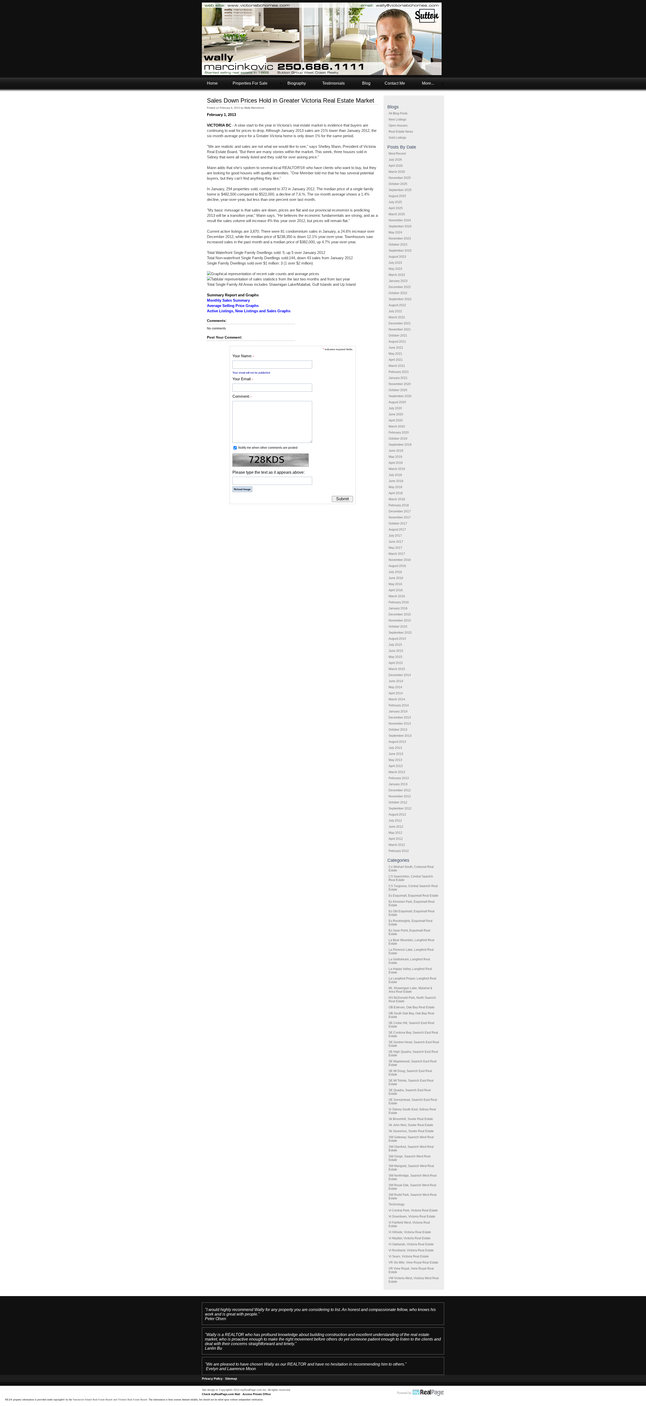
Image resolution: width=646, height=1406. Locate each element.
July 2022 (395, 311)
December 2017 (400, 511)
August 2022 (397, 305)
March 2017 (397, 554)
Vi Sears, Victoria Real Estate (409, 1256)
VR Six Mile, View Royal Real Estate (413, 1262)
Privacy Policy (212, 1378)
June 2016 (396, 578)
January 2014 (398, 711)
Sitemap (231, 1378)
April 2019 (396, 463)
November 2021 (400, 329)
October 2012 (398, 802)
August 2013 (397, 742)
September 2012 (400, 808)
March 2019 (397, 469)
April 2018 (396, 493)
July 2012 (395, 820)
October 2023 (398, 244)
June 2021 (396, 347)
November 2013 (400, 723)
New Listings (397, 119)
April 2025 (396, 208)
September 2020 (400, 396)
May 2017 (395, 548)
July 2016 (395, 572)
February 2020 (399, 432)
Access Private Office (257, 1394)
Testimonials (333, 83)
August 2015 (397, 638)
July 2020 (395, 408)
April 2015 (396, 663)
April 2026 (396, 166)
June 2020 (396, 414)
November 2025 (400, 178)
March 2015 (397, 669)
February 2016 (399, 602)
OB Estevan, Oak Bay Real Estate (412, 1007)
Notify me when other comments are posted (267, 447)
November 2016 (400, 560)
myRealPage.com (420, 1393)
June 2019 (396, 450)
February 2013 (399, 778)
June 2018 (396, 481)
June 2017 (396, 541)
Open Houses (398, 125)
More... (428, 83)
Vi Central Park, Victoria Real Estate (413, 1210)
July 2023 (395, 263)
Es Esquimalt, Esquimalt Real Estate (413, 895)
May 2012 (395, 833)
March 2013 (397, 772)
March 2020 (397, 426)
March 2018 (397, 499)
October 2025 (398, 184)
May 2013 (395, 760)
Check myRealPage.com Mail (221, 1394)
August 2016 (397, 566)
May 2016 (395, 584)
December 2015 (400, 614)
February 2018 (399, 505)
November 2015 (400, 620)
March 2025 (397, 214)
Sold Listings (397, 137)
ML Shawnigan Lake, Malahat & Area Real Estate (410, 989)
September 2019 (400, 444)
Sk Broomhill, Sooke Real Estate (411, 1119)
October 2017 (398, 523)
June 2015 (396, 651)
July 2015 (395, 645)
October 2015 (398, 626)
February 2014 (399, 705)
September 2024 (400, 226)
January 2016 (398, 608)
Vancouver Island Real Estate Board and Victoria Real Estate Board (110, 1399)
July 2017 (395, 535)
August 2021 (397, 341)
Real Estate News (401, 131)
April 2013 (396, 766)
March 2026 (397, 172)
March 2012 (397, 845)
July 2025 (395, 202)
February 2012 (399, 851)
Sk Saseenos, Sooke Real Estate (411, 1131)
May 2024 (395, 232)
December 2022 (400, 287)
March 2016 (397, 596)
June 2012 (396, 826)
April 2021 (396, 360)
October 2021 (398, 335)
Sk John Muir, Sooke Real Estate (411, 1125)
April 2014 (396, 693)
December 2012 (400, 790)
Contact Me (395, 83)
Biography (296, 83)
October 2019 (398, 438)
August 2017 (397, 529)
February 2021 (399, 372)
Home (212, 83)
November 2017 (400, 517)
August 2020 (397, 402)
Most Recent (397, 153)
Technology (397, 1204)
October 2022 (398, 293)
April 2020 (396, 420)
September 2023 (400, 250)
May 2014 (395, 687)
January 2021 (398, 378)
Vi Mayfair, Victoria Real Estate (409, 1238)
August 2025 (397, 196)
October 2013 (398, 729)
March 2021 (397, 366)
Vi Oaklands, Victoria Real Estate (411, 1244)
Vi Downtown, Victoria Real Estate (412, 1216)
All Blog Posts (398, 113)
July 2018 (395, 475)
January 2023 (398, 281)
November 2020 (400, 384)
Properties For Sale (250, 83)
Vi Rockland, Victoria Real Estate (411, 1250)
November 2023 (400, 238)
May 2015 (395, 657)
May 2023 (395, 269)
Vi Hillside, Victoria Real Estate (410, 1232)
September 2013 (400, 735)
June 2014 (396, 681)
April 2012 (396, 839)
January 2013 (398, 784)
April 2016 (396, 590)
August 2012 (397, 814)
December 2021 (400, 323)
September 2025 (400, 190)
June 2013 (396, 754)
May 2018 (395, 487)
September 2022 (400, 299)
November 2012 (400, 796)
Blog (366, 83)
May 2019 (395, 457)
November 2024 (400, 220)
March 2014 (397, 699)
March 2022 (397, 317)
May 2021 (395, 353)
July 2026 (395, 159)
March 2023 (397, 275)
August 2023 (397, 256)
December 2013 (400, 717)
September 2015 (400, 632)
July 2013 (395, 748)
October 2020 (398, 390)
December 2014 (400, 675)
